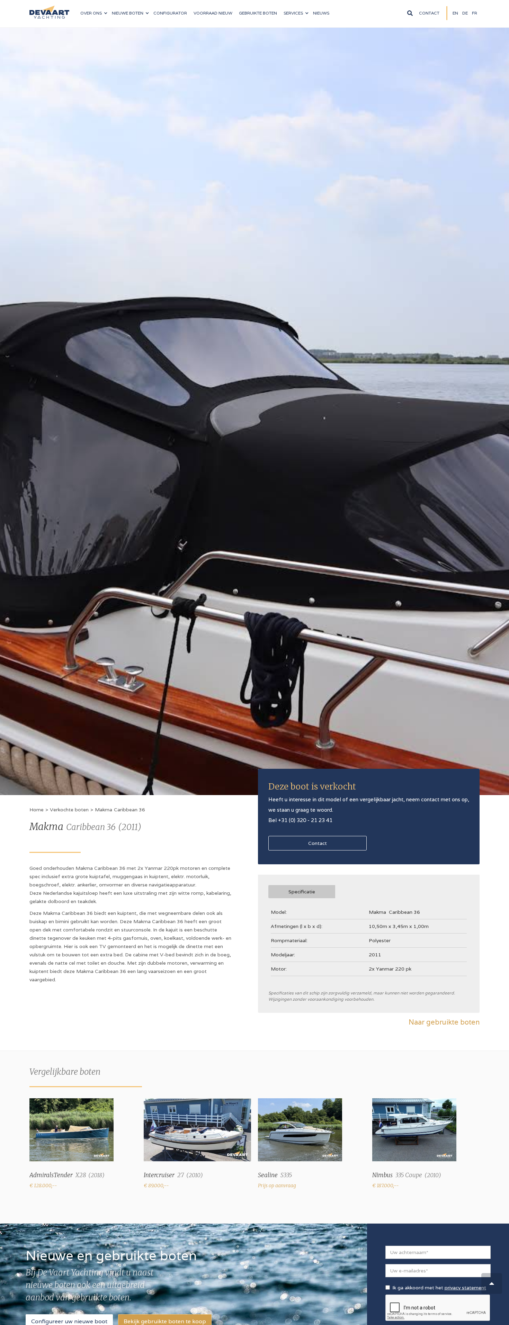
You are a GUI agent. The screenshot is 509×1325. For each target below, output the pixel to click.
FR (474, 13)
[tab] (301, 891)
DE (465, 13)
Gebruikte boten (258, 13)
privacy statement (465, 1288)
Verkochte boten (69, 809)
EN (455, 13)
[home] (49, 9)
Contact (429, 13)
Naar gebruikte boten (444, 1022)
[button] (93, 13)
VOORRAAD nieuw (213, 13)
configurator (170, 13)
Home (36, 809)
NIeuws (321, 13)
